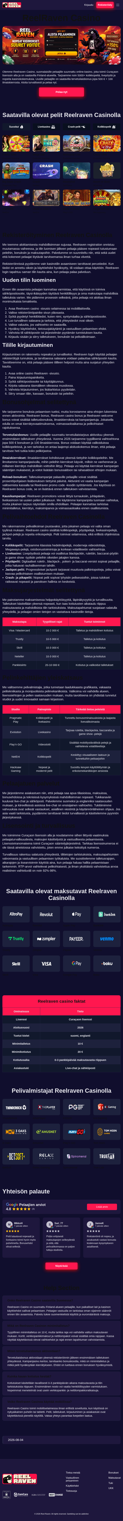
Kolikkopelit (104, 126)
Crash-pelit (74, 126)
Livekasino (44, 126)
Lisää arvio (102, 1207)
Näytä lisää (61, 1266)
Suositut (14, 126)
